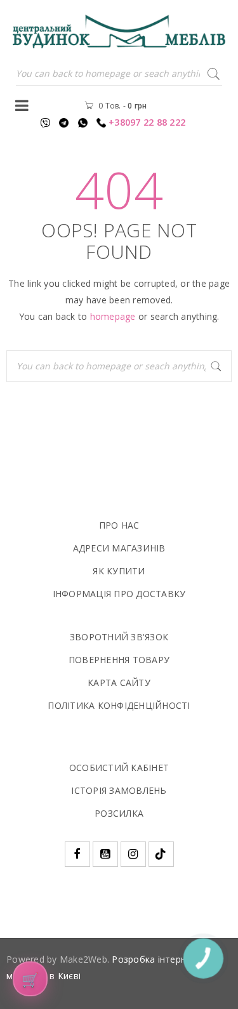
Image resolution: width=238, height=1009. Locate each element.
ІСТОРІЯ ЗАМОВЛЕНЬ (118, 790)
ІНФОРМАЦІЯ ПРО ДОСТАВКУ (119, 594)
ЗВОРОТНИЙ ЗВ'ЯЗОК (119, 637)
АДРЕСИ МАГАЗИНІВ (119, 548)
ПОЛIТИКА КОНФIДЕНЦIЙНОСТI (119, 705)
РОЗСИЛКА (119, 813)
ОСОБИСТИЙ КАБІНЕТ (119, 768)
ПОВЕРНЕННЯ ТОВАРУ (119, 660)
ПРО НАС (119, 525)
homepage (113, 316)
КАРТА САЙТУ (119, 682)
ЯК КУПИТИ (119, 571)
